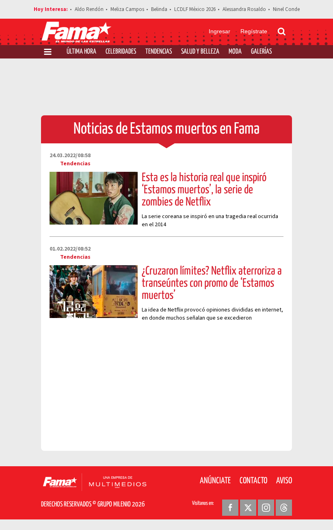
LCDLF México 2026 (195, 9)
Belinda (159, 9)
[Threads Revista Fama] (284, 508)
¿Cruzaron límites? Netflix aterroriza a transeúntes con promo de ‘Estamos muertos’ (212, 283)
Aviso (284, 481)
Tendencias (158, 51)
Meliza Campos (127, 9)
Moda (235, 51)
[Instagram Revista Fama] (266, 508)
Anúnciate (215, 481)
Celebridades (121, 51)
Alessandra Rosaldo (244, 9)
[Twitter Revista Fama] (248, 508)
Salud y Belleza (200, 51)
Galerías (261, 51)
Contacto (253, 481)
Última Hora (81, 51)
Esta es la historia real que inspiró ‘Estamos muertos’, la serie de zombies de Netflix (204, 190)
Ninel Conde (286, 9)
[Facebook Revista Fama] (230, 508)
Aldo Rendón (89, 9)
